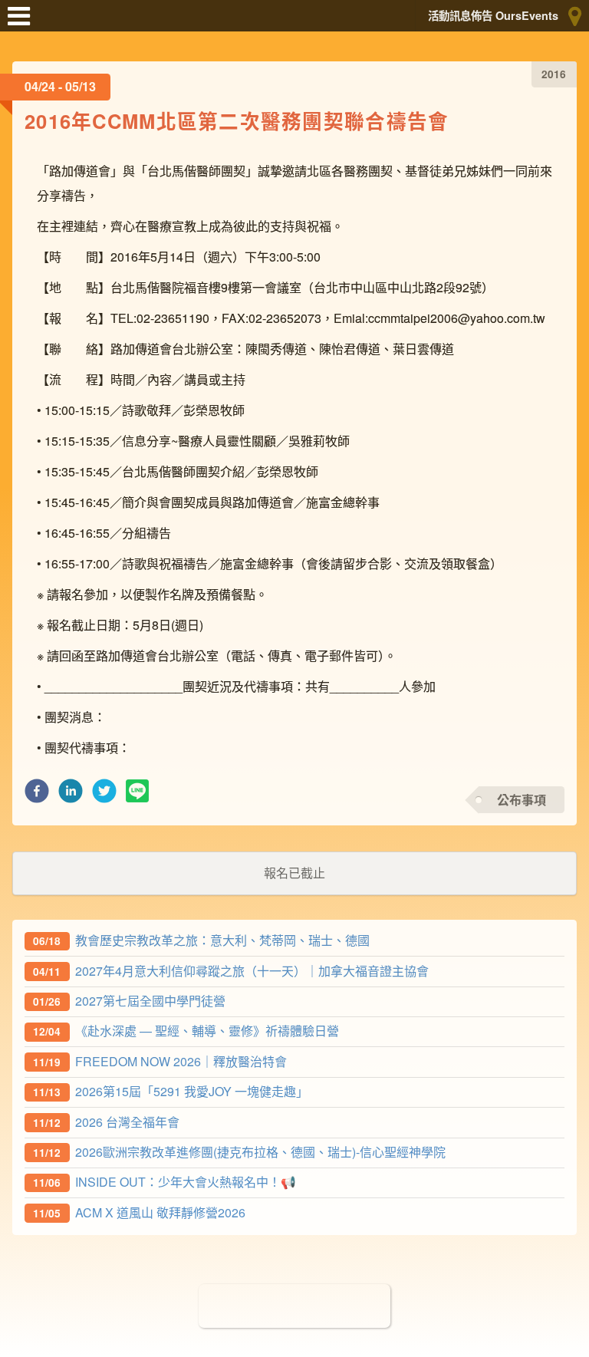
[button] (37, 795)
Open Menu (23, 23)
